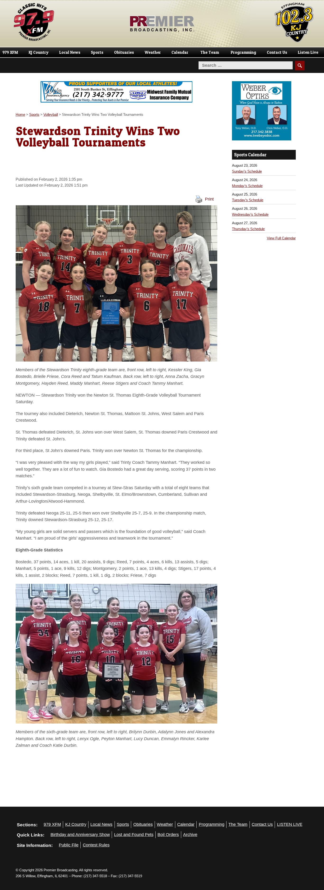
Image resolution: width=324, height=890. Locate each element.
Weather (153, 52)
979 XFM (10, 52)
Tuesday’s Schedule (247, 190)
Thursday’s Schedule (248, 219)
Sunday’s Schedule (247, 161)
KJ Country (39, 52)
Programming (243, 52)
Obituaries (124, 52)
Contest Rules (96, 845)
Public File (69, 845)
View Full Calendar (281, 228)
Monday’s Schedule (247, 176)
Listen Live (308, 52)
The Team (209, 52)
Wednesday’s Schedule (250, 204)
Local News (69, 52)
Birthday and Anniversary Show (80, 834)
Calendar (179, 52)
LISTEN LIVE (289, 824)
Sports (97, 52)
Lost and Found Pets (133, 834)
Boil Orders (168, 834)
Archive (190, 834)
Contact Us (277, 52)
